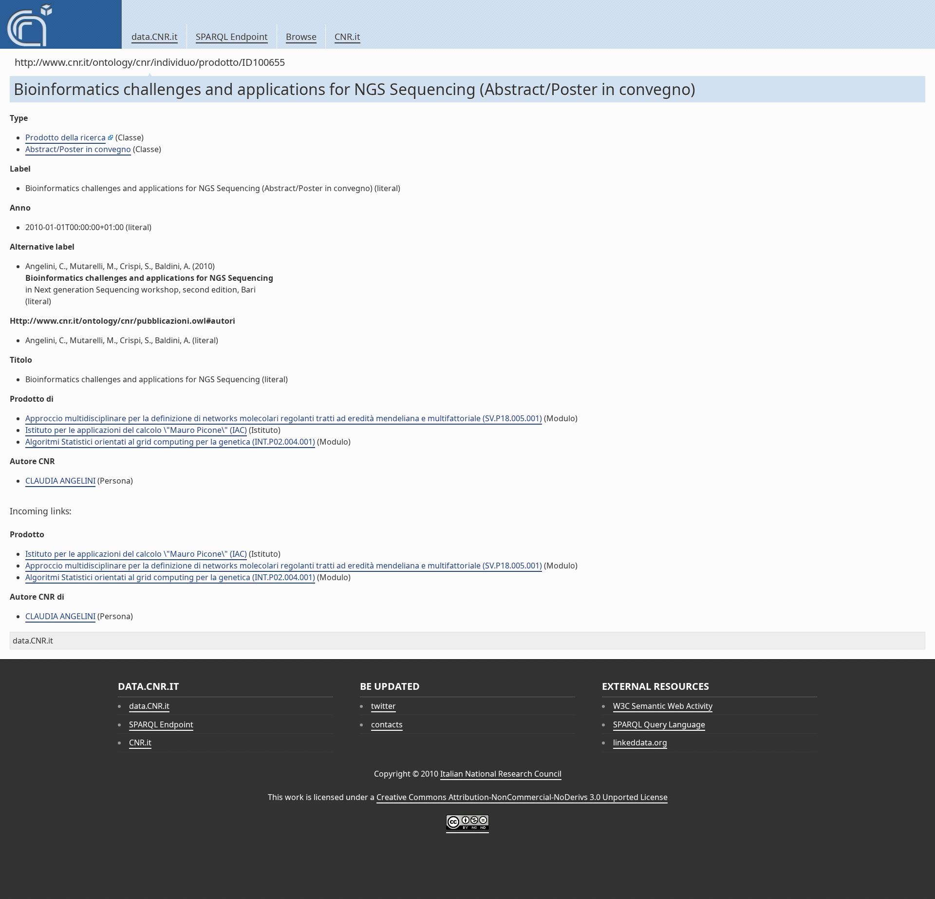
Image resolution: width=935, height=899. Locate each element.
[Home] (60, 24)
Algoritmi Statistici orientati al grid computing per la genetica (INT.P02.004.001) (170, 441)
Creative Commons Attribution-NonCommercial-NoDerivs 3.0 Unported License (522, 797)
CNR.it (347, 36)
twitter (383, 706)
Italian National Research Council (500, 773)
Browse (301, 36)
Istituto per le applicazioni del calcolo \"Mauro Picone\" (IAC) (136, 430)
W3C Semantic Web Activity (662, 706)
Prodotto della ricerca (65, 137)
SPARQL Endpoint (232, 36)
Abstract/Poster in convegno (78, 149)
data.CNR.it (154, 36)
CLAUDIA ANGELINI (60, 480)
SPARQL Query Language (659, 724)
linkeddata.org (640, 742)
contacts (387, 724)
